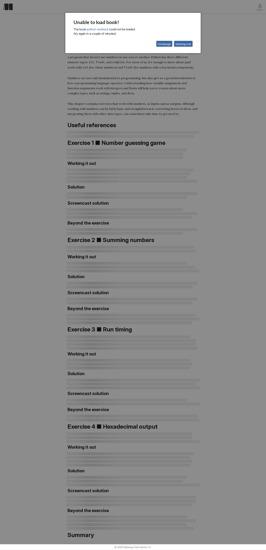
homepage (164, 44)
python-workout (97, 29)
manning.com (183, 44)
